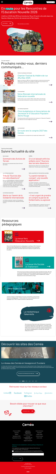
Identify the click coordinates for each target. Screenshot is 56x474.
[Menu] (2, 2)
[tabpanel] (28, 362)
